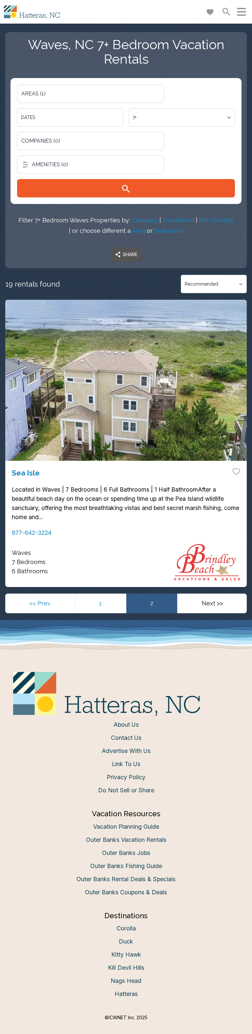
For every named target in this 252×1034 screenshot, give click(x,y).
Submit (126, 617)
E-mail (61, 580)
